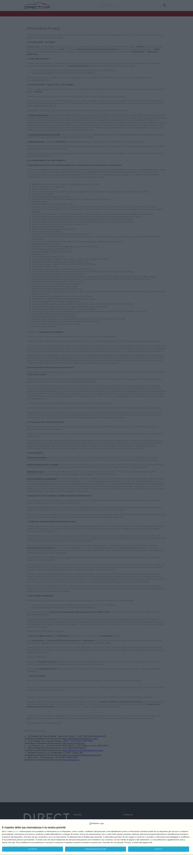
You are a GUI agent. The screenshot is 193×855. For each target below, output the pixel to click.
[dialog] (96, 837)
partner (16, 831)
